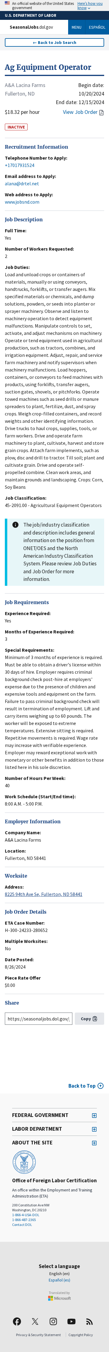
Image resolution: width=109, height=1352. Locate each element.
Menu (76, 27)
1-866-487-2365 (24, 1219)
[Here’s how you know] (54, 5)
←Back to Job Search (54, 42)
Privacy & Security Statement (38, 1334)
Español (97, 27)
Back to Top (82, 1085)
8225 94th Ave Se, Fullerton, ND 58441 (43, 894)
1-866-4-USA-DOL (25, 1214)
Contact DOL (22, 1224)
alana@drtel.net (22, 183)
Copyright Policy (80, 1334)
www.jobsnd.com (22, 202)
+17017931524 (19, 165)
